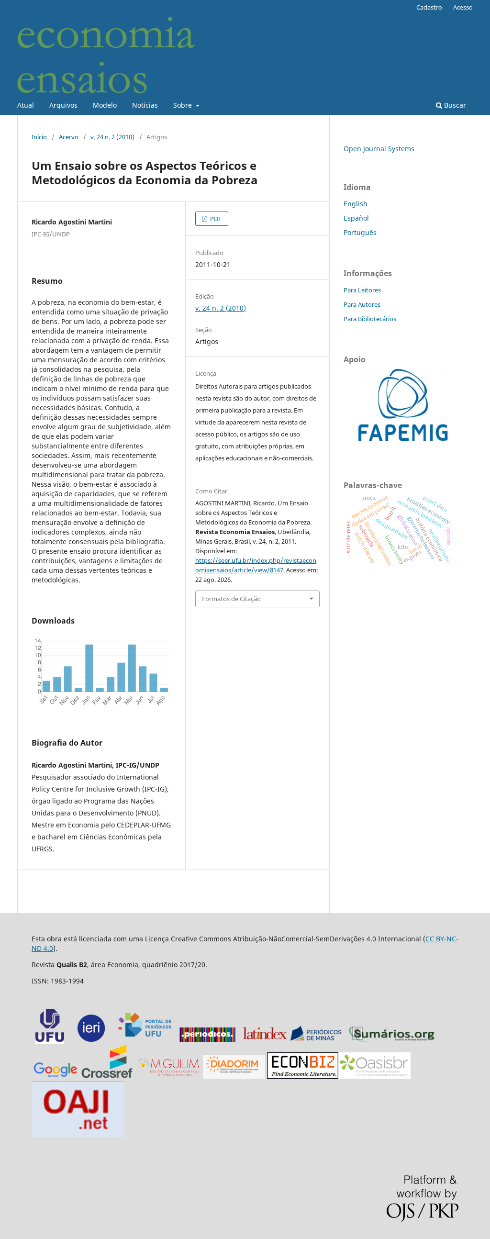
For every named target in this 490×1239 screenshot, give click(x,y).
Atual (25, 105)
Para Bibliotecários (370, 318)
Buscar (454, 105)
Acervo (68, 137)
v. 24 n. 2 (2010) (112, 137)
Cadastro (429, 7)
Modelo (105, 105)
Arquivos (63, 105)
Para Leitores (362, 290)
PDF (215, 218)
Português (360, 232)
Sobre (183, 105)
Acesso (463, 7)
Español (356, 218)
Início (39, 137)
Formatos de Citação (231, 598)
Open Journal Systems (379, 148)
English (356, 203)
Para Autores (362, 304)
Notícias (145, 105)
